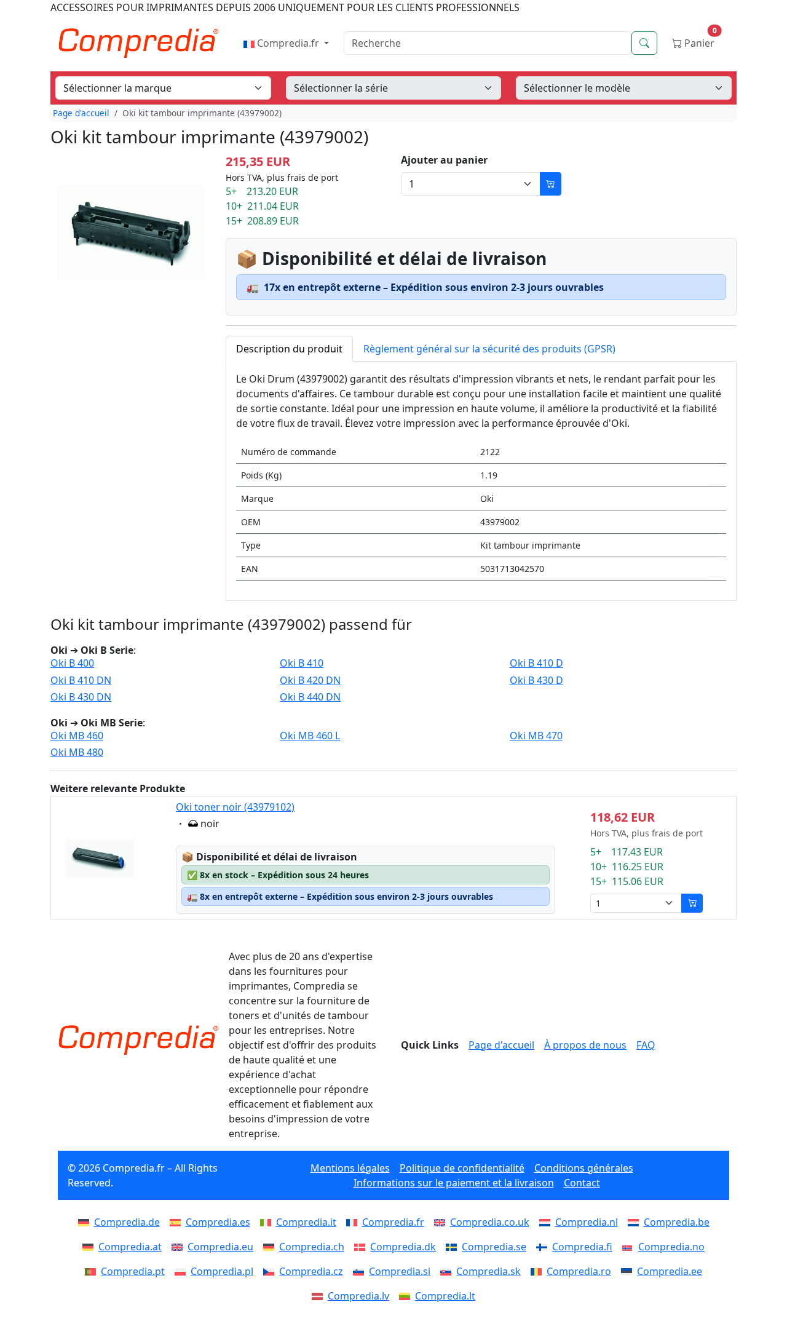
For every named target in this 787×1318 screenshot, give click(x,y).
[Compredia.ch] (271, 1246)
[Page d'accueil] (138, 1040)
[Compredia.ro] (539, 1271)
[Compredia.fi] (544, 1246)
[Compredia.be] (636, 1222)
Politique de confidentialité (462, 1168)
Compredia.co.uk (489, 1222)
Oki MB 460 (76, 736)
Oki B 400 (72, 663)
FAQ (645, 1045)
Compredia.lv (358, 1296)
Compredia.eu (220, 1246)
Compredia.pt (133, 1271)
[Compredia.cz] (271, 1271)
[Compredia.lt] (407, 1295)
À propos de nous (585, 1045)
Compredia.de (127, 1222)
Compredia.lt (445, 1296)
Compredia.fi (582, 1246)
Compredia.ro (579, 1271)
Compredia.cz (311, 1271)
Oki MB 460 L (310, 736)
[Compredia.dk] (362, 1246)
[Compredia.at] (90, 1246)
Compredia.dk (403, 1246)
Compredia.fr (288, 43)
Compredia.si (399, 1271)
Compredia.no (671, 1246)
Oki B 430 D (536, 680)
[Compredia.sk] (448, 1271)
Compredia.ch (311, 1246)
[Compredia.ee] (629, 1271)
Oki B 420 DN (310, 680)
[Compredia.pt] (93, 1271)
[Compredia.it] (268, 1222)
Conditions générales (583, 1168)
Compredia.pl (222, 1271)
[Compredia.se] (454, 1246)
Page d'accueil (81, 113)
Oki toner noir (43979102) (235, 807)
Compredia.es (218, 1222)
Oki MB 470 (536, 736)
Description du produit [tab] (289, 348)
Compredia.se (494, 1246)
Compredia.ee (669, 1271)
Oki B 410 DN (80, 680)
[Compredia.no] (630, 1246)
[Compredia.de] (86, 1222)
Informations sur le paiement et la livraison (454, 1182)
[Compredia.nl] (547, 1222)
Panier (699, 40)
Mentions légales (350, 1168)
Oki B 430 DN (80, 697)
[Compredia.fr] (354, 1222)
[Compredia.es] (178, 1222)
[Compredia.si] (361, 1271)
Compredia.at (130, 1246)
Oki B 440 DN (310, 697)
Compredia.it (306, 1222)
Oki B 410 (301, 663)
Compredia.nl (586, 1222)
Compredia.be (677, 1222)
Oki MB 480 (76, 752)
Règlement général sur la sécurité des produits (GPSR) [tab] (489, 348)
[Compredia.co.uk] (442, 1222)
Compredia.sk (488, 1271)
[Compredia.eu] (180, 1246)
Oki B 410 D (536, 663)
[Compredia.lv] (320, 1295)
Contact (582, 1182)
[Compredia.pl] (183, 1271)
